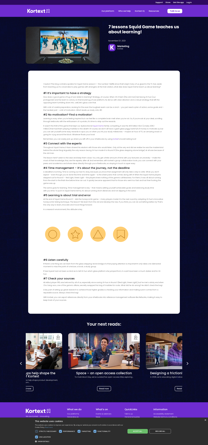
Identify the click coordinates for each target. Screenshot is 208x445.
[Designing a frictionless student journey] (104, 351)
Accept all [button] (137, 431)
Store (168, 3)
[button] (187, 363)
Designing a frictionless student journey (104, 373)
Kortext (116, 139)
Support (159, 3)
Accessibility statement (163, 414)
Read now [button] (26, 388)
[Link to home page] (38, 11)
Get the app (178, 3)
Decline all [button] (160, 431)
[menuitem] (108, 11)
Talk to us (129, 414)
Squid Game (98, 126)
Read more (49, 427)
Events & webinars (103, 414)
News (98, 417)
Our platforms (73, 414)
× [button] (205, 420)
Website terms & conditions (165, 417)
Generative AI (72, 417)
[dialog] (104, 431)
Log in (189, 3)
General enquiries (132, 417)
